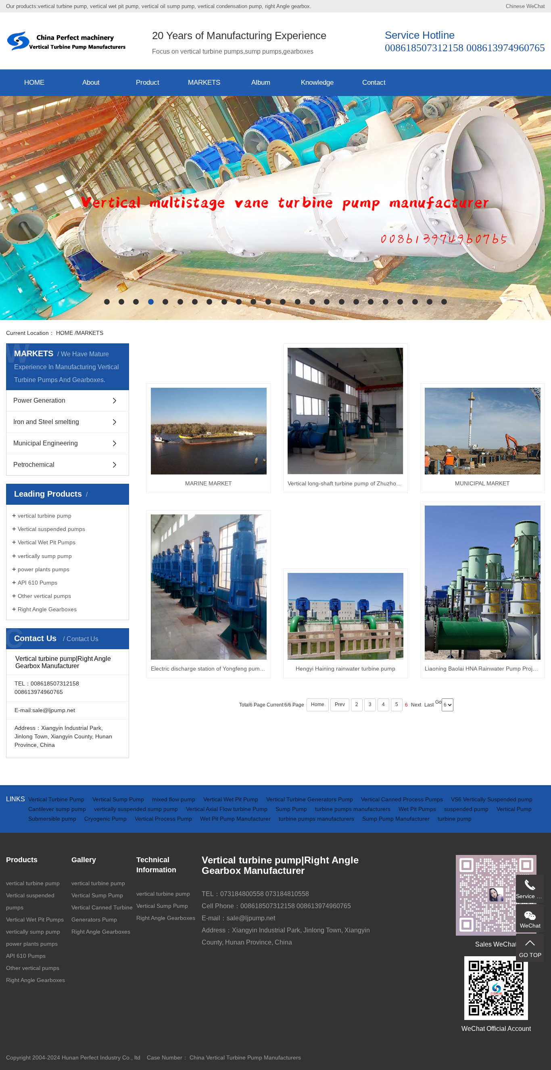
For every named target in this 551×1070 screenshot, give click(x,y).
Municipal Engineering (45, 443)
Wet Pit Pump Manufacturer (236, 818)
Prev (340, 704)
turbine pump (455, 818)
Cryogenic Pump (106, 818)
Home (317, 704)
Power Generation (39, 400)
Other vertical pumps (44, 596)
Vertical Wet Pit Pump (231, 799)
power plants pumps (43, 569)
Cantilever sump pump (58, 809)
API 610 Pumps (37, 582)
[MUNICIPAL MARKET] (483, 431)
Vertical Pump (514, 809)
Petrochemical (33, 464)
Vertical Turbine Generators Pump (310, 799)
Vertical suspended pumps (51, 529)
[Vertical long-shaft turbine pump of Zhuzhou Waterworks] (345, 411)
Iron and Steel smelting (46, 421)
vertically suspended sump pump (136, 809)
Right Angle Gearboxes (47, 609)
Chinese (515, 6)
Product (147, 82)
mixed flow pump (174, 799)
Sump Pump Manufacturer (396, 818)
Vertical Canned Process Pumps (403, 799)
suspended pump (467, 809)
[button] (107, 302)
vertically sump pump (45, 556)
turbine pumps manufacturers (353, 809)
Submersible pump (53, 818)
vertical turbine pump (44, 515)
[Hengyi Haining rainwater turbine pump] (345, 616)
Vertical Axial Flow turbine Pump (227, 809)
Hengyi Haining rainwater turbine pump (345, 668)
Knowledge (317, 82)
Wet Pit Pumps (418, 809)
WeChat (535, 6)
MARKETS (204, 82)
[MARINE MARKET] (209, 431)
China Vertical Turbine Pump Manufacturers (245, 1057)
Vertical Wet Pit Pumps (46, 542)
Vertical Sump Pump (119, 799)
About (91, 82)
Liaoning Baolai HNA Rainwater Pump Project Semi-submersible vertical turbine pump (483, 668)
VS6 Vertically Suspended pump (491, 799)
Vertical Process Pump (164, 818)
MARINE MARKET (208, 483)
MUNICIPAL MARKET (482, 483)
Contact (374, 82)
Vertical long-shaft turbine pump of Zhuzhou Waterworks (345, 483)
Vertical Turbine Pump (57, 799)
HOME (34, 82)
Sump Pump (292, 809)
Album (260, 82)
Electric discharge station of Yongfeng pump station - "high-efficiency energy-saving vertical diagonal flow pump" (209, 668)
